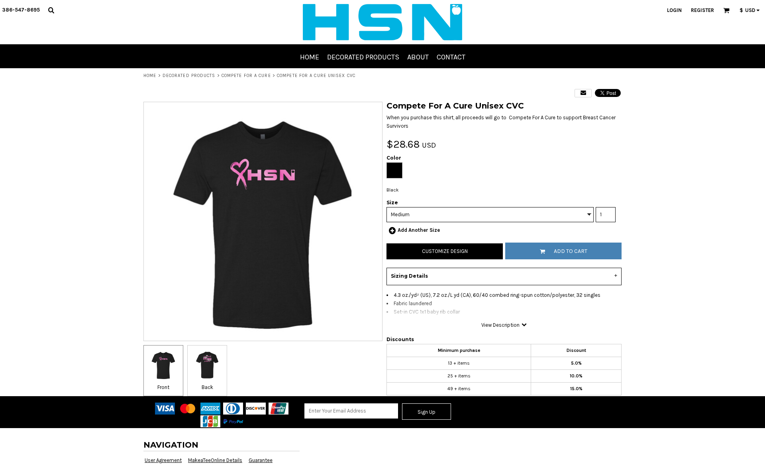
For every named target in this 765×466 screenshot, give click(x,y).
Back (207, 387)
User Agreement (163, 460)
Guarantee (261, 460)
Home (149, 75)
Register (702, 10)
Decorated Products (189, 75)
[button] (51, 10)
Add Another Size (419, 230)
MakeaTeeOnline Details (215, 460)
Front (163, 387)
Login (674, 10)
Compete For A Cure (246, 75)
